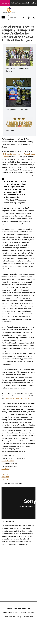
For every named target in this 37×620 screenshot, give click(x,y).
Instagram (5, 477)
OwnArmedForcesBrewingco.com (17, 398)
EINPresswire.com (9, 154)
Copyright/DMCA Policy (12, 617)
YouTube (5, 479)
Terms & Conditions (27, 612)
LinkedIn (5, 474)
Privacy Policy (28, 617)
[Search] (24, 17)
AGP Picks (5, 3)
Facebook (5, 469)
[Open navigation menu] (3, 17)
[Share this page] (34, 17)
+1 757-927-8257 (8, 461)
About (9, 608)
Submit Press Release (10, 612)
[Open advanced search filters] (29, 17)
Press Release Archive (22, 608)
